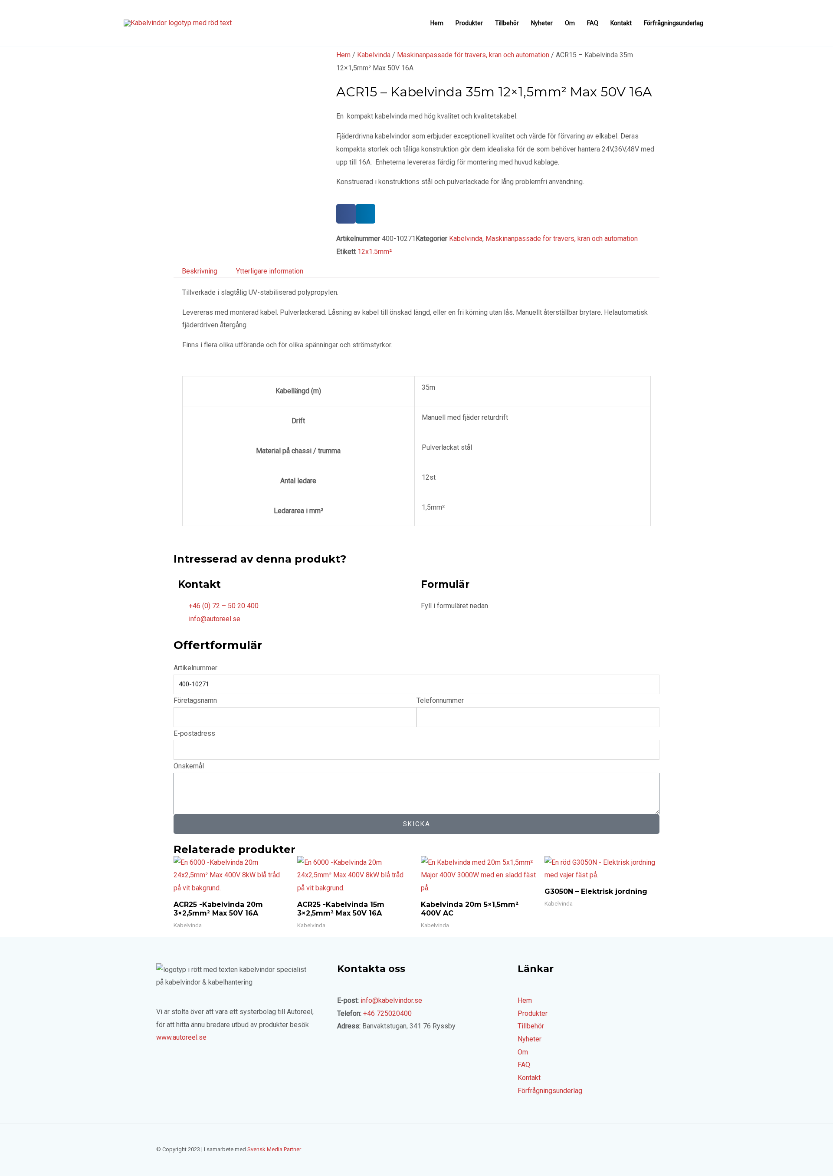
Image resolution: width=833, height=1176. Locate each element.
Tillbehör (507, 23)
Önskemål (189, 766)
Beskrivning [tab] (199, 271)
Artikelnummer (195, 668)
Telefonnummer (440, 700)
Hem (436, 23)
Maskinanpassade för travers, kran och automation (473, 55)
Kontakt (621, 23)
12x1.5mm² (374, 251)
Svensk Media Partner (274, 1149)
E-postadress (194, 733)
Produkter (469, 23)
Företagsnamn (195, 700)
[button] (346, 214)
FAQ (592, 23)
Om (570, 23)
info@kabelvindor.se (391, 1000)
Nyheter (542, 23)
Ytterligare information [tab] (269, 271)
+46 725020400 (387, 1013)
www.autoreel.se (181, 1037)
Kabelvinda (373, 55)
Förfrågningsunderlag (673, 23)
